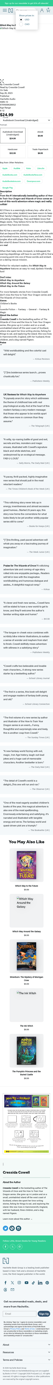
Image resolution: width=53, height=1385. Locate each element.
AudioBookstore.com (11, 181)
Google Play (7, 187)
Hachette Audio (7, 98)
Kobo (28, 168)
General (32, 309)
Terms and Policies (12, 1359)
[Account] (42, 10)
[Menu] (5, 10)
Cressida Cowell (11, 84)
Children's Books (8, 303)
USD (27, 19)
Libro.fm (40, 168)
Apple (4, 168)
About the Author (9, 315)
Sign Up (44, 1313)
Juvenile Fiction (7, 309)
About (6, 1344)
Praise (3, 342)
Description (6, 191)
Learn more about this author (16, 1218)
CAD (27, 24)
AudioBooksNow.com (32, 174)
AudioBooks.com (9, 174)
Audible (17, 168)
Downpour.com (33, 181)
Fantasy (22, 309)
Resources (8, 1352)
